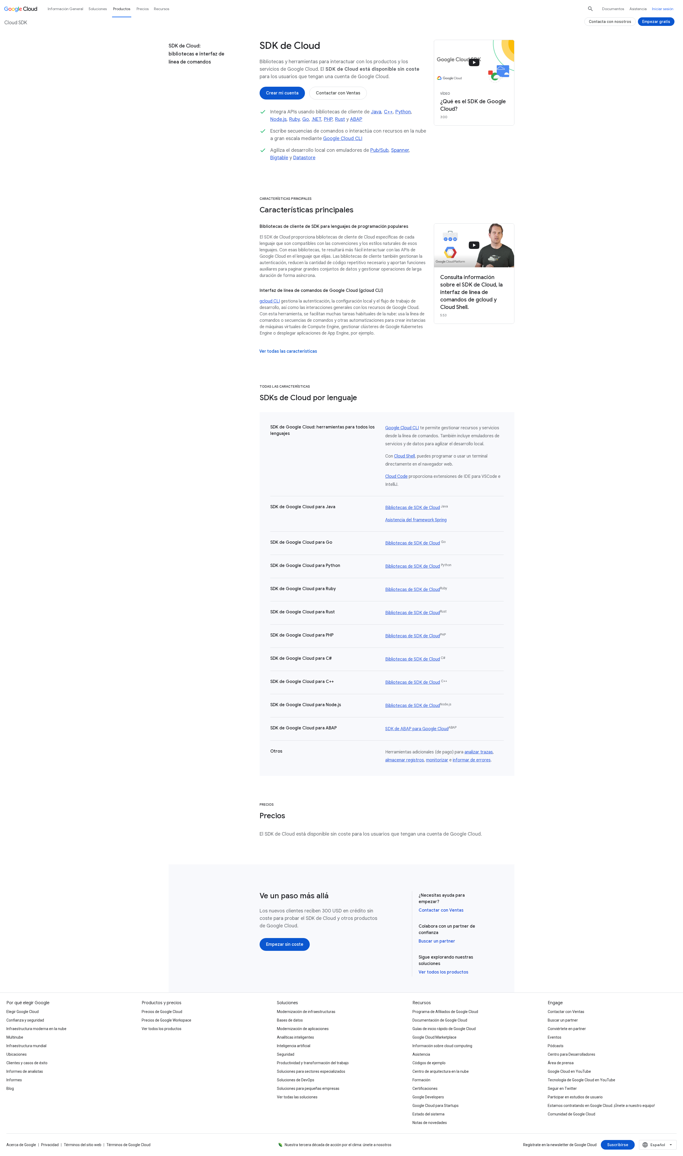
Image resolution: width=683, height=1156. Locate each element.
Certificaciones (425, 1088)
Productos (121, 8)
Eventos (554, 1037)
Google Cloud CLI (342, 138)
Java (376, 112)
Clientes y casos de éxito (26, 1063)
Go (305, 119)
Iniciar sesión (662, 8)
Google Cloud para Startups (435, 1105)
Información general (65, 8)
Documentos (613, 8)
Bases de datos (290, 1020)
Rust (340, 119)
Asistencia (638, 8)
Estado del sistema (428, 1114)
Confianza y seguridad (25, 1020)
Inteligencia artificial (293, 1046)
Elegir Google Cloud (22, 1012)
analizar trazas (478, 752)
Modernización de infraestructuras (306, 1012)
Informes (14, 1080)
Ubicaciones (16, 1054)
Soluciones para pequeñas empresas (308, 1088)
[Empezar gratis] (656, 21)
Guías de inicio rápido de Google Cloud (444, 1029)
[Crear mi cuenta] (282, 93)
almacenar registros (404, 760)
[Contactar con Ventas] (338, 93)
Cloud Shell (404, 456)
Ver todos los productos (443, 972)
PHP (328, 119)
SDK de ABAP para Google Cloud (416, 729)
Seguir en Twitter (562, 1088)
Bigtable (279, 158)
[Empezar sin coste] (285, 944)
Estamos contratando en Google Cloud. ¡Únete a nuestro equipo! (601, 1105)
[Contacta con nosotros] (610, 21)
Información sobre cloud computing (442, 1046)
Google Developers (428, 1097)
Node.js (278, 119)
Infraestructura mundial (26, 1046)
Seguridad (285, 1054)
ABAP (356, 119)
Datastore (304, 158)
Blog (10, 1088)
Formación (421, 1080)
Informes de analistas (24, 1071)
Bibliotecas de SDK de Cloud (412, 507)
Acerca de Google (21, 1145)
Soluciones (98, 8)
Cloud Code (396, 476)
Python (403, 112)
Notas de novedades (429, 1123)
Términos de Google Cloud (128, 1145)
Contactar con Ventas (441, 910)
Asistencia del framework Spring (416, 520)
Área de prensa (561, 1063)
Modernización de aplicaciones (303, 1029)
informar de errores (472, 760)
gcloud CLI (270, 301)
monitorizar (437, 760)
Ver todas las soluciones (297, 1097)
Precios (143, 8)
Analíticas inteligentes (295, 1037)
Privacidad (50, 1145)
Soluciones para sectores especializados (311, 1071)
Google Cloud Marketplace (434, 1037)
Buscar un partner (437, 941)
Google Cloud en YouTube (569, 1071)
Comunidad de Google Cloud (571, 1114)
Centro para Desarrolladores (571, 1054)
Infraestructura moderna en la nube (36, 1029)
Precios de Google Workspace (166, 1020)
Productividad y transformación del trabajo (313, 1063)
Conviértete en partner (567, 1029)
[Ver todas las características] (288, 351)
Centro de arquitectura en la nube (440, 1071)
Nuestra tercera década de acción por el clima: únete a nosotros (338, 1145)
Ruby (294, 119)
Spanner (400, 150)
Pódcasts (555, 1046)
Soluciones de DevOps (295, 1080)
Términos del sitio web (82, 1145)
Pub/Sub (379, 150)
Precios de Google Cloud (162, 1012)
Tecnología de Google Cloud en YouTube (581, 1080)
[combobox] (658, 1145)
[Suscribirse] (618, 1144)
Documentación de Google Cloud (439, 1020)
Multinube (14, 1037)
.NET (316, 119)
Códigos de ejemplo (429, 1063)
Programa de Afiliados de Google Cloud (445, 1012)
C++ (388, 112)
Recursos (161, 8)
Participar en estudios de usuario (575, 1097)
